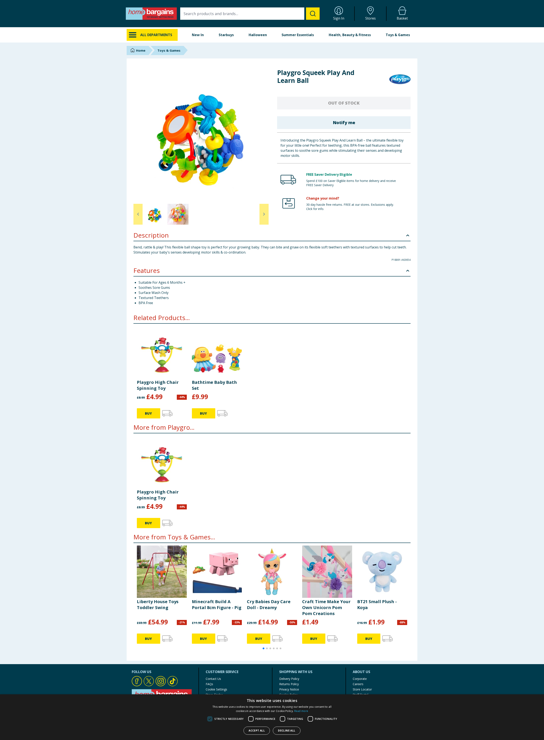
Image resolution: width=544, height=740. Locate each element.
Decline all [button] (286, 730)
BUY (148, 413)
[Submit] (313, 13)
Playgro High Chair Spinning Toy (158, 385)
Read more (301, 711)
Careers (358, 684)
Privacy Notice (289, 689)
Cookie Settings (216, 689)
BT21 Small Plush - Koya (377, 604)
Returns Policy (289, 684)
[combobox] (250, 13)
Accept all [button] (257, 730)
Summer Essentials (298, 35)
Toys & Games (398, 35)
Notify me (344, 122)
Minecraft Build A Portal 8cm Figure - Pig (216, 604)
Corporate (360, 679)
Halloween (258, 35)
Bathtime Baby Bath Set (214, 385)
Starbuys (226, 35)
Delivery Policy (289, 679)
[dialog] (272, 717)
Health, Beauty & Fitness (350, 35)
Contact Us (213, 679)
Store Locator (362, 689)
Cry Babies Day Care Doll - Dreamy (268, 604)
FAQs (209, 684)
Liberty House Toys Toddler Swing (157, 604)
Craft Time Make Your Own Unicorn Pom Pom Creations (326, 607)
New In (198, 35)
